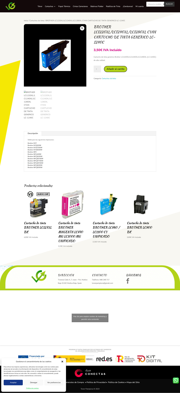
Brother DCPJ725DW (35, 148)
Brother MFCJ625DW (35, 156)
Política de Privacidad (96, 382)
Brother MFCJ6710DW (35, 161)
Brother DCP (32, 143)
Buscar (169, 4)
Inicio (26, 20)
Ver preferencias (54, 382)
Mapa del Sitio (133, 382)
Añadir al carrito (115, 69)
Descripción (33, 133)
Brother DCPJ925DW (35, 150)
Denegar (33, 382)
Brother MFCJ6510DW (35, 159)
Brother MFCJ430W (34, 154)
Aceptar (13, 382)
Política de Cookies (116, 382)
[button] (62, 361)
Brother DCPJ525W (34, 145)
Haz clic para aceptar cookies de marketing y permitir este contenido (90, 317)
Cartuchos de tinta (36, 20)
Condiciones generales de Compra (69, 382)
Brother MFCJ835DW (35, 167)
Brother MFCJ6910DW (35, 163)
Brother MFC (32, 152)
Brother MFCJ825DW (35, 165)
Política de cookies (32, 388)
